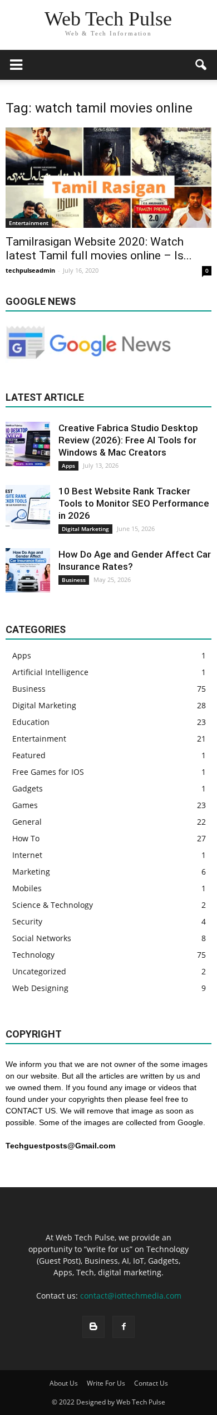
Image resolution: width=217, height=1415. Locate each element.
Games (25, 805)
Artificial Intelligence (50, 672)
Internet (27, 855)
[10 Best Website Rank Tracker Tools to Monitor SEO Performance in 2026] (28, 507)
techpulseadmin (30, 270)
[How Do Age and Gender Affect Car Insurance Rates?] (28, 570)
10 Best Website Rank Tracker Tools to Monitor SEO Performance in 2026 (133, 503)
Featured (29, 755)
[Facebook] (123, 1327)
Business (74, 580)
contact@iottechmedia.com (130, 1295)
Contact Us (151, 1383)
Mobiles (27, 888)
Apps (68, 465)
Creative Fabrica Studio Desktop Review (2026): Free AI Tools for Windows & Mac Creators (128, 440)
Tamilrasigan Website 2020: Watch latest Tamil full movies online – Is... (99, 248)
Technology (33, 954)
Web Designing (40, 988)
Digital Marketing (85, 529)
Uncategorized (39, 971)
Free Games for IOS (48, 772)
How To (26, 838)
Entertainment (28, 223)
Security (27, 921)
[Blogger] (93, 1327)
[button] (201, 65)
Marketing (31, 871)
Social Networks (41, 938)
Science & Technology (52, 905)
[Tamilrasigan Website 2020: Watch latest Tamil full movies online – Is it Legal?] (108, 177)
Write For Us (106, 1383)
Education (31, 722)
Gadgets (27, 788)
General (27, 821)
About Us (64, 1383)
